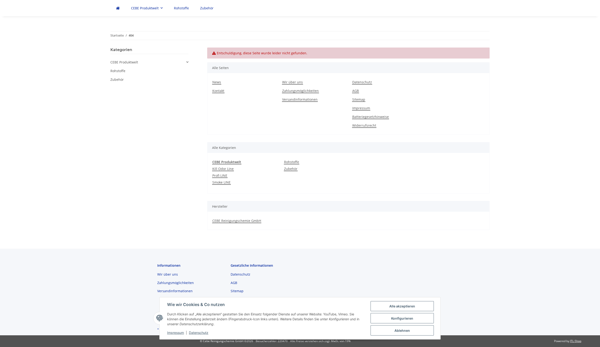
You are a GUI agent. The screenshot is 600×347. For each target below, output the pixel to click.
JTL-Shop (575, 341)
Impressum (361, 108)
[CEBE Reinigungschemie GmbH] (117, 8)
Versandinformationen (300, 99)
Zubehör (290, 168)
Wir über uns (292, 82)
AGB (355, 91)
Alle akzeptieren (402, 306)
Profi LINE (219, 175)
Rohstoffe (291, 162)
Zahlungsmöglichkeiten (300, 91)
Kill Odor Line (223, 168)
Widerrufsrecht (364, 125)
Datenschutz (362, 82)
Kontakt (218, 91)
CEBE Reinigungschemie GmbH (236, 220)
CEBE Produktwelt (124, 62)
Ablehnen (402, 330)
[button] (149, 62)
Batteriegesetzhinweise (370, 116)
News (216, 82)
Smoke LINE (221, 182)
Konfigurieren (402, 318)
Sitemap (358, 99)
